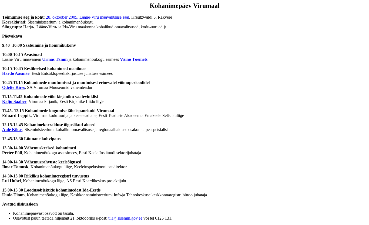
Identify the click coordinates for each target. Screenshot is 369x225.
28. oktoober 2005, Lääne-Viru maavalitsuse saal (87, 17)
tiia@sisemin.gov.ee (125, 218)
